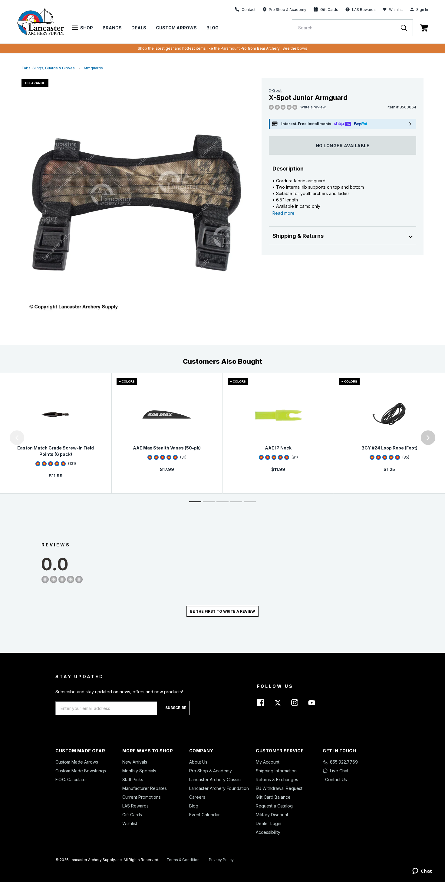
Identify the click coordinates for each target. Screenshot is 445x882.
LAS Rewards (135, 805)
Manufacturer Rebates (144, 788)
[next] (428, 437)
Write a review (313, 107)
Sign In (422, 9)
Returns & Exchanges (277, 779)
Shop (86, 27)
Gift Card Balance (273, 797)
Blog (212, 27)
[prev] (17, 437)
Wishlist (396, 9)
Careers (197, 797)
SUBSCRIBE (175, 707)
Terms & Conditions (184, 859)
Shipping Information (276, 770)
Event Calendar (204, 814)
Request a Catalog (274, 805)
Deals (138, 27)
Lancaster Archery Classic (215, 779)
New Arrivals (134, 761)
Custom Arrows (176, 27)
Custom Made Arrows (76, 761)
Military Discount (272, 814)
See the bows (294, 48)
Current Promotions (141, 797)
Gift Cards (132, 814)
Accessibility (268, 832)
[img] (271, 107)
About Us (198, 761)
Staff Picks (132, 779)
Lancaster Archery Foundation (219, 788)
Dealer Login (268, 823)
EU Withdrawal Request (279, 788)
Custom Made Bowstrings (80, 770)
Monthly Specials (139, 770)
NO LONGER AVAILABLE (343, 145)
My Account (267, 761)
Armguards (93, 68)
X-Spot (275, 90)
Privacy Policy (221, 859)
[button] (1, 437)
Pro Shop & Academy (210, 770)
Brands (112, 27)
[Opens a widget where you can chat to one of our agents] (422, 871)
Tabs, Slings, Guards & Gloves (48, 68)
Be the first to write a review (222, 611)
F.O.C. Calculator (71, 779)
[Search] (407, 27)
